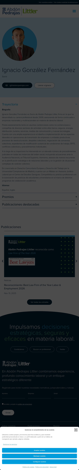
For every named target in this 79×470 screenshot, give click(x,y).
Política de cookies (28, 467)
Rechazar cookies (39, 456)
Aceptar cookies (39, 450)
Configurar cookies (39, 462)
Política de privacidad (42, 467)
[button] (76, 430)
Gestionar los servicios (10, 444)
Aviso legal (53, 467)
